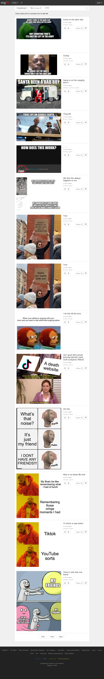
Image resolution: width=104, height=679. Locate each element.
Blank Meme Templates (38, 650)
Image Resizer (85, 650)
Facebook (38, 659)
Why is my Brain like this (74, 474)
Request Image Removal (55, 653)
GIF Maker (13, 650)
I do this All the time (72, 313)
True (65, 216)
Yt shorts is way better (73, 523)
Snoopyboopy (21, 8)
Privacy (100, 650)
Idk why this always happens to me (72, 179)
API (37, 653)
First (42, 637)
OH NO (66, 409)
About (93, 650)
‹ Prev (52, 637)
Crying (66, 55)
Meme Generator (24, 650)
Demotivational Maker (73, 650)
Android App (52, 659)
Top (35, 8)
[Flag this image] (86, 28)
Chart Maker (61, 650)
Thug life (67, 114)
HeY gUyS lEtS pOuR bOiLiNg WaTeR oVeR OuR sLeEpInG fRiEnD (73, 357)
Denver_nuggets (68, 22)
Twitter (45, 659)
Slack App (43, 653)
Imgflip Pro (5, 650)
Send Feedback (69, 653)
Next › (61, 637)
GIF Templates (51, 650)
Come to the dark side (73, 19)
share (78, 28)
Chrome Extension (63, 659)
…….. (65, 146)
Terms (32, 653)
